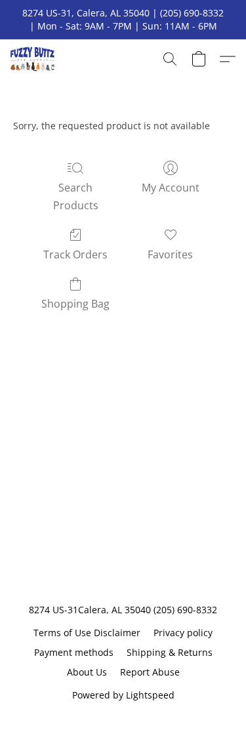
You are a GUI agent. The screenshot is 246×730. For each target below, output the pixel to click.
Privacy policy (183, 632)
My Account (170, 187)
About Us (87, 672)
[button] (33, 59)
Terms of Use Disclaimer (86, 632)
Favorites (170, 254)
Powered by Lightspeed (123, 695)
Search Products (75, 196)
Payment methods (73, 652)
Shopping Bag (75, 303)
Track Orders (75, 254)
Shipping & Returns (170, 652)
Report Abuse (150, 672)
